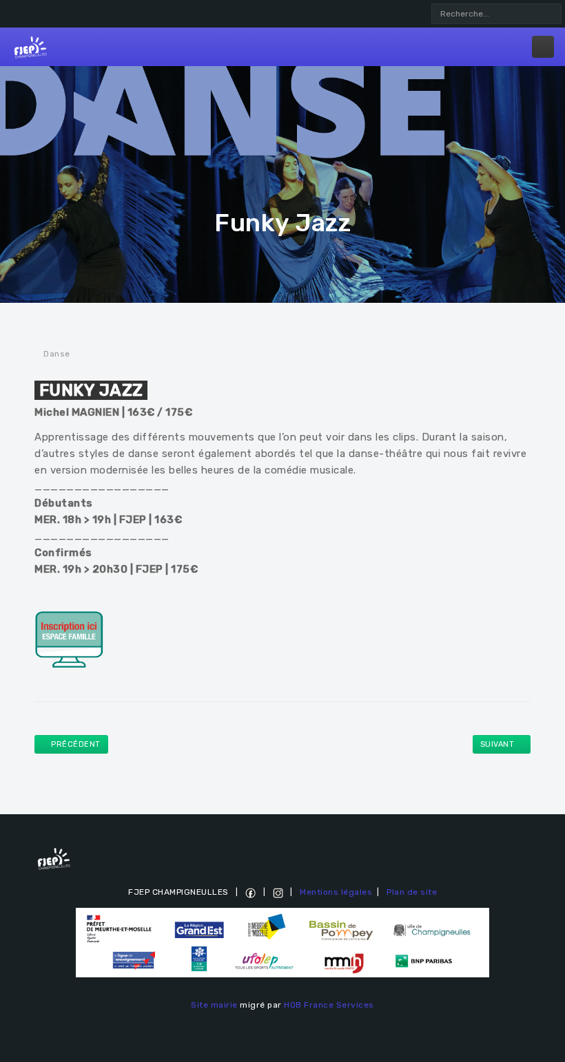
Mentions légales (336, 892)
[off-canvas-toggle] (543, 47)
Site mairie (214, 1005)
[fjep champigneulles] (30, 47)
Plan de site (412, 892)
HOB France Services (329, 1005)
